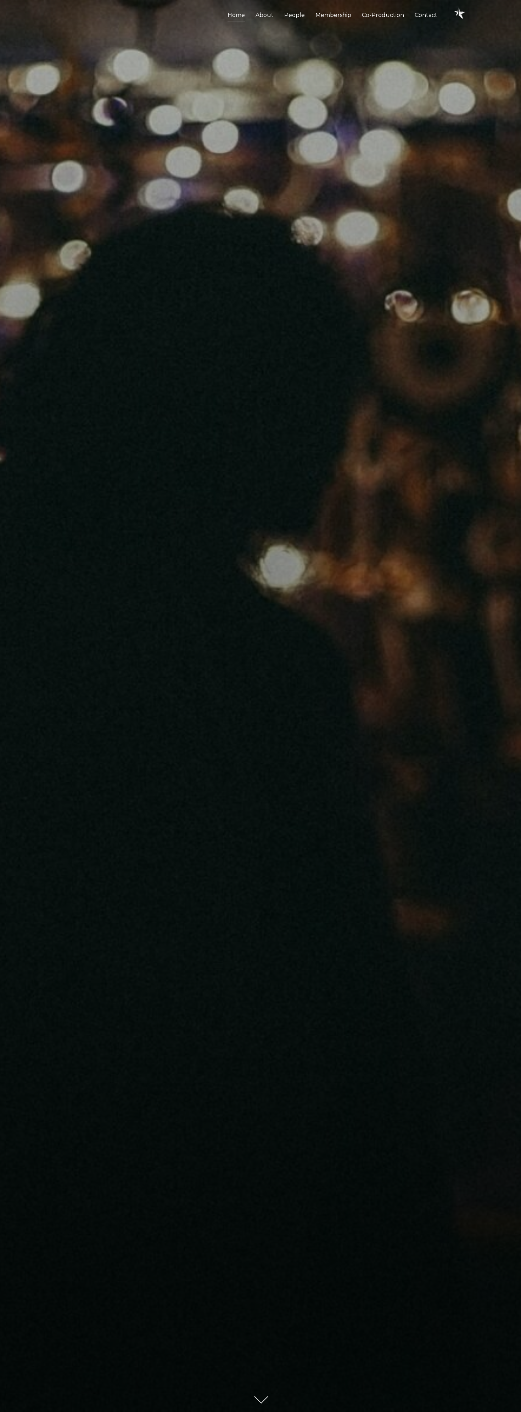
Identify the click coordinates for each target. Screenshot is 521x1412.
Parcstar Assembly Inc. (260, 619)
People (294, 15)
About (265, 15)
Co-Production (383, 15)
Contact (426, 15)
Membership (333, 15)
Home (236, 15)
